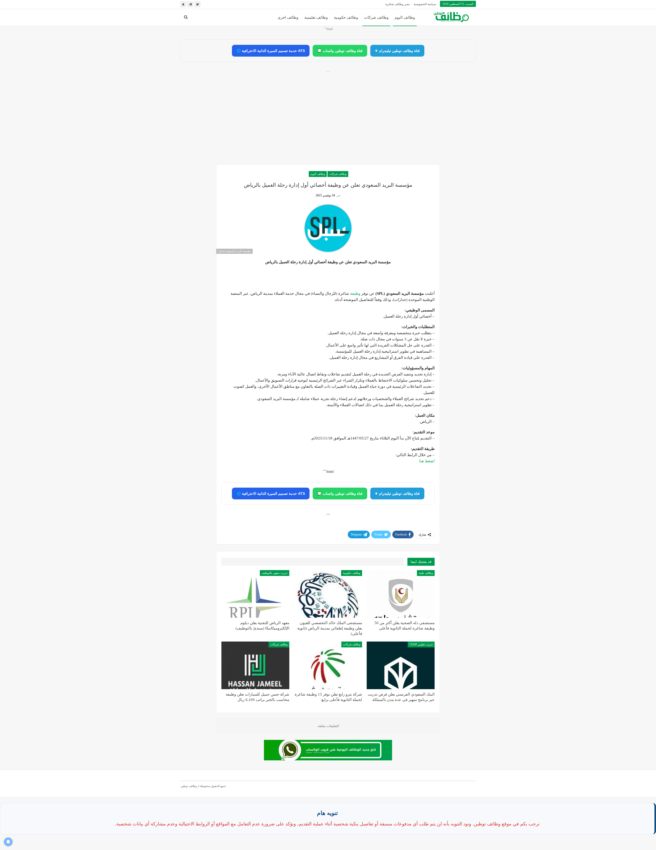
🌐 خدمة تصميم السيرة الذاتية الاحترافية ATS (271, 51)
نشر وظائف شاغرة (397, 4)
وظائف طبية (426, 572)
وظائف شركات (376, 17)
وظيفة (355, 293)
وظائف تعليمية (316, 17)
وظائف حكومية (346, 17)
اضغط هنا (427, 461)
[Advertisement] (328, 123)
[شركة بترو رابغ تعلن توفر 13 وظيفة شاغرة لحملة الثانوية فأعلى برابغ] (328, 665)
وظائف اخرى (288, 17)
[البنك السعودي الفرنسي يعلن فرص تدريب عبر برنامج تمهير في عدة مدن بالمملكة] (401, 665)
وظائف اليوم (405, 17)
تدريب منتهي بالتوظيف (275, 572)
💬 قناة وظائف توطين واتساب (340, 51)
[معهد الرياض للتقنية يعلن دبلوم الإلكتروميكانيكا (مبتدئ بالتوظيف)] (255, 594)
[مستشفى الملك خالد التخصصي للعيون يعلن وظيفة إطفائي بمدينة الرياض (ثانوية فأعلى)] (328, 594)
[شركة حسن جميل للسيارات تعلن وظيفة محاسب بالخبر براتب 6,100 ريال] (255, 665)
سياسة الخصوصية (425, 4)
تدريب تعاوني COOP (421, 644)
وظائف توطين (189, 786)
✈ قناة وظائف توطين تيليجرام (397, 51)
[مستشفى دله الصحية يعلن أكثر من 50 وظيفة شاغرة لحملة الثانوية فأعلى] (401, 594)
